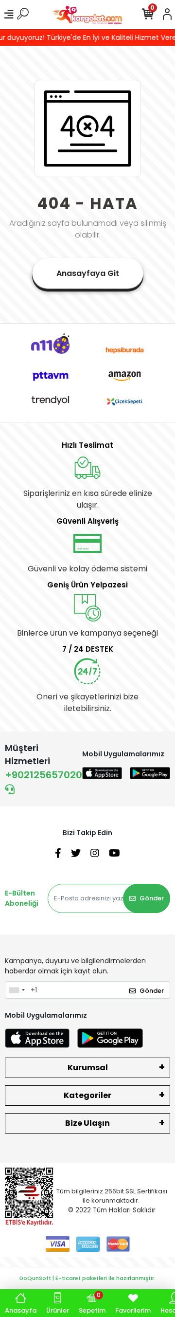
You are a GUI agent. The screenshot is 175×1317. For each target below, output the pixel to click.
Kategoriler (87, 1095)
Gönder (152, 898)
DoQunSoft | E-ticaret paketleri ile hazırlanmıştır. (87, 1278)
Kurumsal (88, 1067)
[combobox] (16, 990)
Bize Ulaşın (87, 1123)
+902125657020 (43, 775)
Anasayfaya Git (87, 273)
